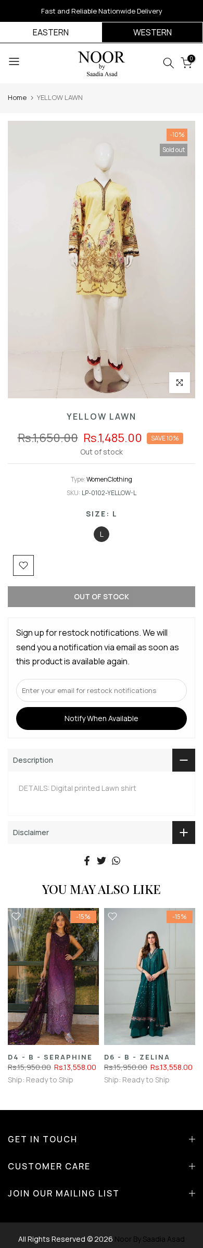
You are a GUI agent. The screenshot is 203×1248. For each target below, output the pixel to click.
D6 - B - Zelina (137, 1056)
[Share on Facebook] (87, 860)
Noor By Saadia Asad (150, 1239)
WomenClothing (109, 479)
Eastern (51, 32)
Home (17, 97)
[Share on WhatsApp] (116, 860)
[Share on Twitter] (101, 860)
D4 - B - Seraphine (50, 1056)
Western (152, 32)
